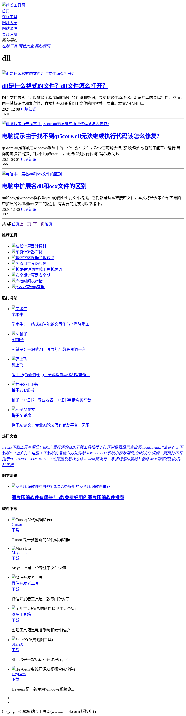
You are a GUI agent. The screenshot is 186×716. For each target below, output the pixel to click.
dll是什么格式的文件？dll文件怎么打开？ (55, 86)
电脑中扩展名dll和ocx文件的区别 (44, 186)
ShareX (17, 644)
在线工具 (9, 17)
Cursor (17, 524)
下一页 (39, 224)
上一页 (25, 224)
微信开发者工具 (25, 583)
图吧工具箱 (21, 614)
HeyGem (19, 674)
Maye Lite (19, 553)
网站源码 (9, 28)
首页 (6, 11)
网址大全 (9, 23)
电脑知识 (28, 109)
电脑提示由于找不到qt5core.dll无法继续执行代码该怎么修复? (81, 136)
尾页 (48, 224)
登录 (6, 34)
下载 (15, 530)
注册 (13, 34)
